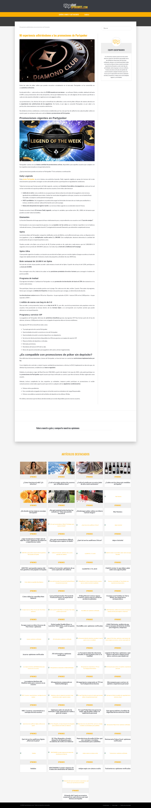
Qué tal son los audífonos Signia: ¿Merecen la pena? (33, 740)
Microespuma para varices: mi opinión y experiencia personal (117, 683)
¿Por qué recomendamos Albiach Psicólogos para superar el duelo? (61, 540)
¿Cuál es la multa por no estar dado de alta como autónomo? (89, 483)
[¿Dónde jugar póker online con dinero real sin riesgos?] (89, 496)
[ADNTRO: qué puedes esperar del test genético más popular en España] (33, 553)
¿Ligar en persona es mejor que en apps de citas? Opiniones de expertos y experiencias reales (33, 540)
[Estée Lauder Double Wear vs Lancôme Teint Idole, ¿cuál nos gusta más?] (61, 610)
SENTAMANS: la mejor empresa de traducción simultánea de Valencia (61, 768)
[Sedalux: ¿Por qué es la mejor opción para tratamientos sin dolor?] (33, 753)
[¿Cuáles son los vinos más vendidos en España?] (118, 468)
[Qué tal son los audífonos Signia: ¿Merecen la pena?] (33, 724)
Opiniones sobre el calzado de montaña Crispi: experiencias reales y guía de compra (61, 711)
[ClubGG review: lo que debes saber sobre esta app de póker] (118, 553)
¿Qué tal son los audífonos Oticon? (89, 540)
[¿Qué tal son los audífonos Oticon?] (89, 525)
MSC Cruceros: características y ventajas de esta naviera (33, 711)
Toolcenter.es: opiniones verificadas (117, 768)
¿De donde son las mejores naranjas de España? (33, 511)
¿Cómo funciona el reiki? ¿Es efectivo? (33, 483)
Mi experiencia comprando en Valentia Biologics (61, 683)
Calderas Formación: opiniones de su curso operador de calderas (61, 569)
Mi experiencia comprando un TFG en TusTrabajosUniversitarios (89, 683)
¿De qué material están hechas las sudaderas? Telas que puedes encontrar (61, 511)
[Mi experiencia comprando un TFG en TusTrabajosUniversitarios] (89, 667)
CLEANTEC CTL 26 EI (89, 569)
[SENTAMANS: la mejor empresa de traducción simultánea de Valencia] (61, 753)
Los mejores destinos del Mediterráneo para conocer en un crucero (33, 682)
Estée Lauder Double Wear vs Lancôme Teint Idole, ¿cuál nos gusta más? (61, 625)
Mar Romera (117, 512)
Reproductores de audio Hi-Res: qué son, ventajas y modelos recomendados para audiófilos (89, 739)
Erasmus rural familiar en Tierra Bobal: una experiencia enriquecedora (118, 597)
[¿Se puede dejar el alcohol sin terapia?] (118, 525)
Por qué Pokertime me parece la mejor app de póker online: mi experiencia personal (89, 711)
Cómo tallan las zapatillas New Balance (33, 597)
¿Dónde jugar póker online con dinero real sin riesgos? (89, 511)
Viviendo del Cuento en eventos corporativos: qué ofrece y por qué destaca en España (75, 797)
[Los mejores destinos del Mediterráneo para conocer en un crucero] (33, 667)
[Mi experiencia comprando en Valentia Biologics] (61, 667)
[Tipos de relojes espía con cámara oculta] (89, 753)
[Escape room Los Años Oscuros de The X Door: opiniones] (33, 610)
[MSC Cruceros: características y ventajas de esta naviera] (33, 696)
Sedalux (33, 768)
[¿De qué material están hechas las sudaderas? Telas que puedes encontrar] (61, 496)
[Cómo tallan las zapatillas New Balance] (33, 582)
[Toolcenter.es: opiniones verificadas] (118, 753)
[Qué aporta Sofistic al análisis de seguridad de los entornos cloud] (118, 696)
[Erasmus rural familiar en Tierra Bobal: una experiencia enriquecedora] (118, 582)
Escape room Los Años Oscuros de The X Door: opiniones (33, 626)
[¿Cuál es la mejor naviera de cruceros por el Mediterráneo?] (61, 468)
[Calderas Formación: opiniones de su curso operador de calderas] (61, 553)
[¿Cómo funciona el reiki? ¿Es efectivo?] (33, 468)
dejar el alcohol (117, 540)
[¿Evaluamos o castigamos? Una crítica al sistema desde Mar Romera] (118, 496)
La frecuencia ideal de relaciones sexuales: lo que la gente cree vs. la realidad (89, 654)
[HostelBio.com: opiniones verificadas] (89, 610)
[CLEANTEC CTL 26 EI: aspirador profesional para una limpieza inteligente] (89, 553)
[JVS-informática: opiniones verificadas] (61, 639)
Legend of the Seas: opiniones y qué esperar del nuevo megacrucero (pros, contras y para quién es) (117, 654)
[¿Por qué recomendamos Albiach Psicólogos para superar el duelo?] (61, 525)
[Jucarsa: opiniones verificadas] (33, 639)
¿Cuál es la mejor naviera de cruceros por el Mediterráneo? (61, 483)
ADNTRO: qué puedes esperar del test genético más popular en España (33, 569)
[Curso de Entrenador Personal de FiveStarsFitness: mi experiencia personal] (61, 582)
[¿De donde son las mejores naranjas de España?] (33, 496)
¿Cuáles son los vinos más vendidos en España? (117, 483)
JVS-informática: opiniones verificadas (61, 654)
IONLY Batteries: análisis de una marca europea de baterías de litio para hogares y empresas (118, 625)
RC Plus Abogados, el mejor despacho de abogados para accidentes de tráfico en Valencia (61, 739)
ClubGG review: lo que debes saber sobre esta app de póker (117, 569)
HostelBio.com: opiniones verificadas (90, 626)
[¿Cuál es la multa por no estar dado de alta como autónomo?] (89, 468)
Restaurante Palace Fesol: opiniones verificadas (118, 740)
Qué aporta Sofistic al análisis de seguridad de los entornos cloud (117, 711)
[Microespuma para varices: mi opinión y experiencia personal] (118, 667)
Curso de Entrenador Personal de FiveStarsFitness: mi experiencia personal (61, 597)
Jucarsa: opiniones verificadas (33, 654)
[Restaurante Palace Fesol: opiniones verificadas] (118, 724)
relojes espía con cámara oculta (89, 768)
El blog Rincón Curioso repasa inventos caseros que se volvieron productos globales (90, 597)
